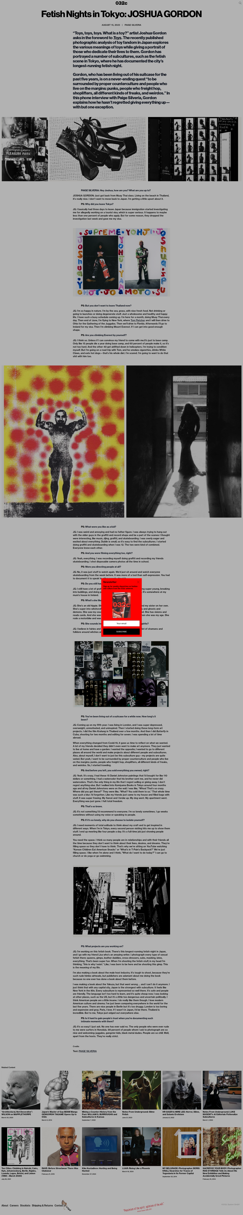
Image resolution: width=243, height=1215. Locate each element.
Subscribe (121, 632)
